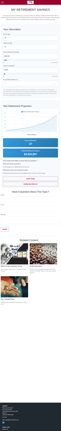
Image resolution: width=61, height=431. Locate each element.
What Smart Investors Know (11, 266)
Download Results (30, 184)
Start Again (30, 179)
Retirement (5, 429)
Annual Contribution (9, 66)
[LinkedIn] (3, 422)
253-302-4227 (9, 408)
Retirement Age (7, 43)
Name (2, 195)
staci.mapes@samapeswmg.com (10, 420)
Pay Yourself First (7, 299)
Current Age (6, 34)
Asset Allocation (36, 266)
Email (2, 205)
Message (3, 214)
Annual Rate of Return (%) (10, 79)
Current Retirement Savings (11, 52)
